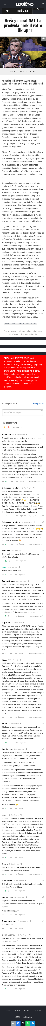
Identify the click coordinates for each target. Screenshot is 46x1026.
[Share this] (18, 1023)
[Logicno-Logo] (25, 4)
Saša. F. (12, 71)
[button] (5, 4)
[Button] (7, 11)
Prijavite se (39, 404)
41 (34, 71)
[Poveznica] (43, 4)
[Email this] (13, 1023)
